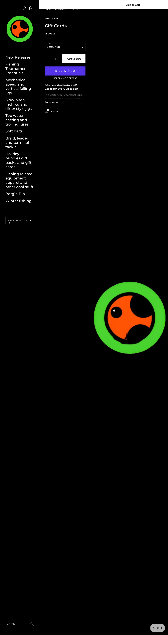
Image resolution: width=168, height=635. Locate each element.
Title (49, 43)
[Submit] (32, 624)
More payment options (65, 78)
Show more (52, 102)
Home (48, 9)
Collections (60, 9)
